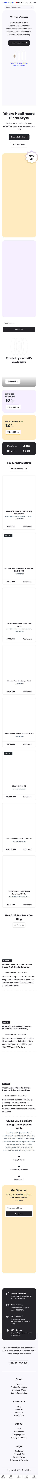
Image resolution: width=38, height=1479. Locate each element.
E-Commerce (7, 960)
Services (19, 1409)
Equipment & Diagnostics (23, 516)
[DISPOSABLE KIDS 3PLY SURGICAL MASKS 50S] (19, 549)
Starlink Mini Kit (19, 786)
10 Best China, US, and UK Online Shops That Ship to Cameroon (17, 966)
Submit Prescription (19, 1393)
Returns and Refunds (19, 1460)
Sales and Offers (19, 1390)
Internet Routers (19, 789)
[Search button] (32, 7)
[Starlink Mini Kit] (19, 766)
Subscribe (19, 329)
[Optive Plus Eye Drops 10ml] (19, 661)
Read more (27, 582)
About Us (19, 1412)
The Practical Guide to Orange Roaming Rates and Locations (16, 1089)
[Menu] (35, 2)
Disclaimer (19, 1451)
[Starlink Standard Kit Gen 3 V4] (19, 819)
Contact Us (19, 1415)
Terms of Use (19, 1454)
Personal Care (23, 896)
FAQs (19, 1429)
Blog (19, 1406)
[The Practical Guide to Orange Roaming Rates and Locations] (19, 1067)
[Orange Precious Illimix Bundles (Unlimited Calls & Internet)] (19, 1005)
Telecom (6, 1022)
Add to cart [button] (27, 527)
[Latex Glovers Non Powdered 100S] (19, 604)
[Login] (26, 2)
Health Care (19, 519)
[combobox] (17, 7)
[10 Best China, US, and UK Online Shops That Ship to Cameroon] (19, 944)
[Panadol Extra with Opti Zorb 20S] (19, 714)
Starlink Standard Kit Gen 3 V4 (19, 839)
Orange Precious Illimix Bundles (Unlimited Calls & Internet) (16, 1027)
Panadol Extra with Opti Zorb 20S (19, 733)
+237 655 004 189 (18, 1363)
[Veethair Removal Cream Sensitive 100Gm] (19, 872)
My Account (19, 1432)
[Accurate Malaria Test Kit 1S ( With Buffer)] (19, 491)
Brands (19, 1384)
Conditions (9, 516)
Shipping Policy (19, 1435)
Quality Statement (19, 1438)
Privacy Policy (19, 1457)
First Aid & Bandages (23, 629)
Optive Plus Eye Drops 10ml (19, 681)
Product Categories (19, 1387)
